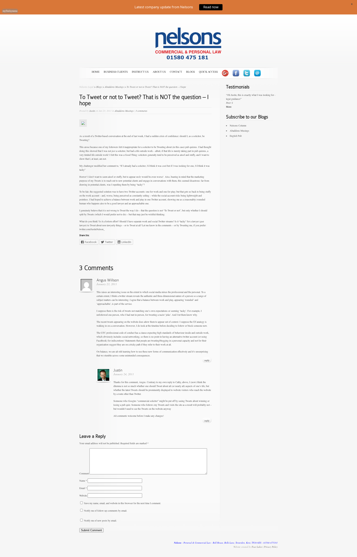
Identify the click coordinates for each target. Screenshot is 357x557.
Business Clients (116, 72)
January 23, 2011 (106, 284)
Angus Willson (107, 280)
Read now (210, 7)
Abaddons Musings (124, 110)
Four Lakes (257, 546)
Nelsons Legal (86, 86)
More (228, 106)
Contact (176, 72)
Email (83, 488)
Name (83, 480)
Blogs (190, 72)
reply (207, 360)
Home (96, 72)
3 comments (141, 110)
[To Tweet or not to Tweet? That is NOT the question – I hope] (83, 130)
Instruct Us (140, 72)
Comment (84, 473)
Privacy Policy (271, 546)
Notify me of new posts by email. (100, 520)
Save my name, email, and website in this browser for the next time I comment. (122, 503)
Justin (92, 110)
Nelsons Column (238, 125)
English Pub (236, 135)
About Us (159, 72)
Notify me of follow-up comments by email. (105, 510)
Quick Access (208, 72)
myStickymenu (10, 11)
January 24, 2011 (123, 374)
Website (83, 495)
